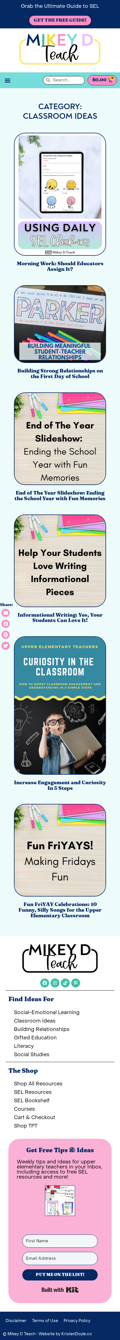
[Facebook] (44, 982)
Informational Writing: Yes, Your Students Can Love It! (60, 618)
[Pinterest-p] (75, 982)
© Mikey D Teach (19, 1334)
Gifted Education (35, 1038)
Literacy (24, 1046)
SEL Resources (33, 1092)
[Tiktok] (65, 982)
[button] (7, 80)
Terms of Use (45, 1320)
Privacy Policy (77, 1320)
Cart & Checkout (34, 1117)
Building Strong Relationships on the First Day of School (60, 374)
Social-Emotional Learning (47, 1012)
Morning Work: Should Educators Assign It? (60, 266)
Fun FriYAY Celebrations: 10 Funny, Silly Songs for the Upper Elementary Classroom (60, 910)
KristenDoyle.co (76, 1334)
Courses (24, 1109)
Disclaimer (16, 1320)
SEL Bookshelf (32, 1100)
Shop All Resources (38, 1084)
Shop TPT (25, 1126)
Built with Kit (60, 1290)
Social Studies (31, 1054)
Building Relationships (41, 1029)
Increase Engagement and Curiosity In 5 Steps (60, 785)
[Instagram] (55, 982)
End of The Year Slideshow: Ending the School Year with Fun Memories (60, 496)
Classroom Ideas (35, 1021)
